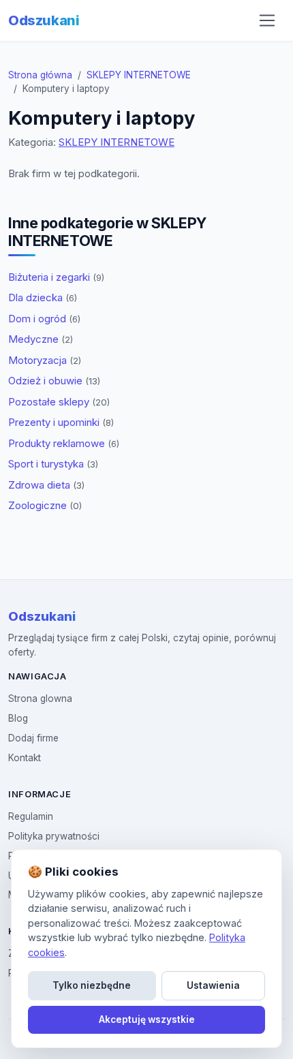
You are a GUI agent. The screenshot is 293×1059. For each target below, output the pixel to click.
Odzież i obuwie (54, 380)
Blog (18, 718)
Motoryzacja (44, 360)
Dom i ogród (44, 318)
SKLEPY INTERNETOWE (139, 75)
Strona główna (40, 75)
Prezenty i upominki (61, 422)
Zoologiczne (45, 505)
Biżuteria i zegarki (56, 277)
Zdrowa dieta (46, 484)
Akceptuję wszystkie (147, 1019)
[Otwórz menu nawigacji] (267, 20)
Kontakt (24, 757)
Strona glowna (40, 698)
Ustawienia (213, 985)
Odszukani (43, 20)
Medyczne (40, 339)
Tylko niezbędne (91, 985)
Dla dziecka (42, 297)
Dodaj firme (33, 738)
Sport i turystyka (53, 463)
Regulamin (30, 816)
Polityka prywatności (53, 836)
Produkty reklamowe (63, 443)
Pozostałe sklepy (59, 401)
